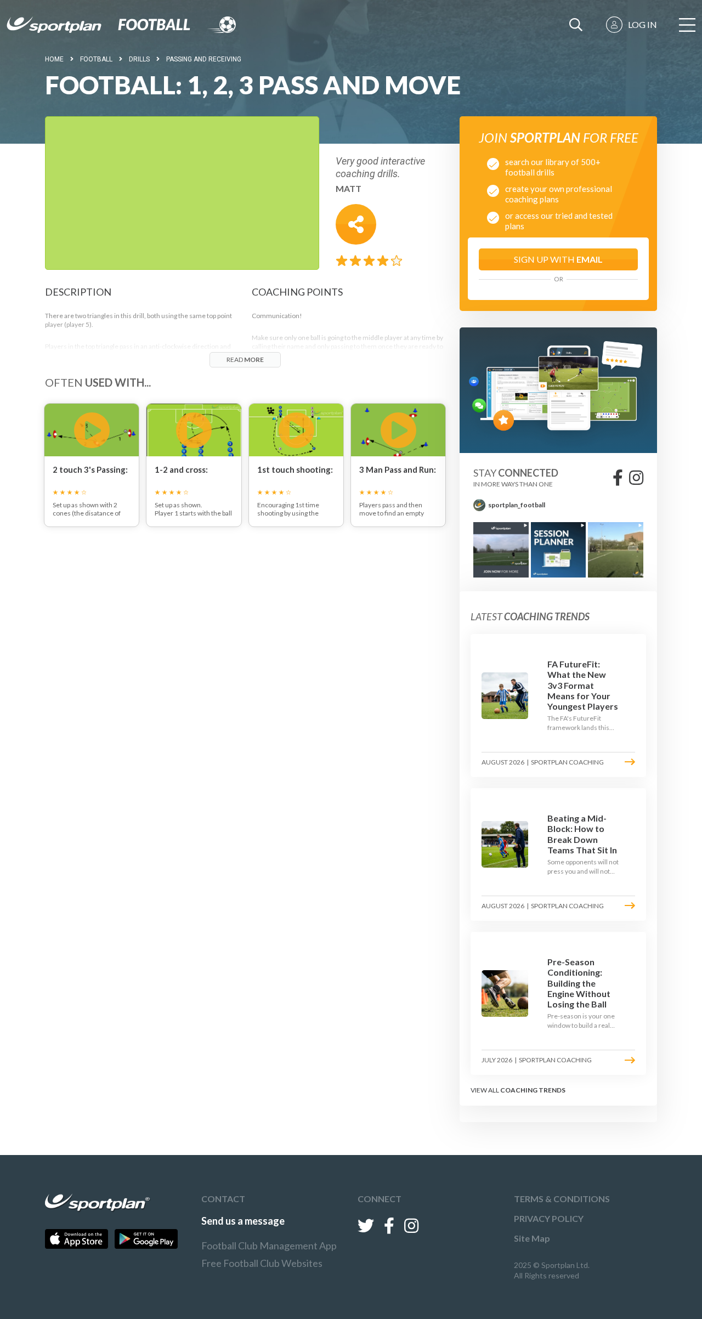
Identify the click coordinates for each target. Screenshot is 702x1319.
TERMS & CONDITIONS (562, 1198)
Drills (139, 59)
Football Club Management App (269, 1245)
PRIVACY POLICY (549, 1218)
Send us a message (243, 1221)
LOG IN (642, 24)
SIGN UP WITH (558, 259)
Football (96, 59)
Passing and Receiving (203, 59)
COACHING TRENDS (532, 1090)
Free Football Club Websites (261, 1263)
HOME (54, 59)
